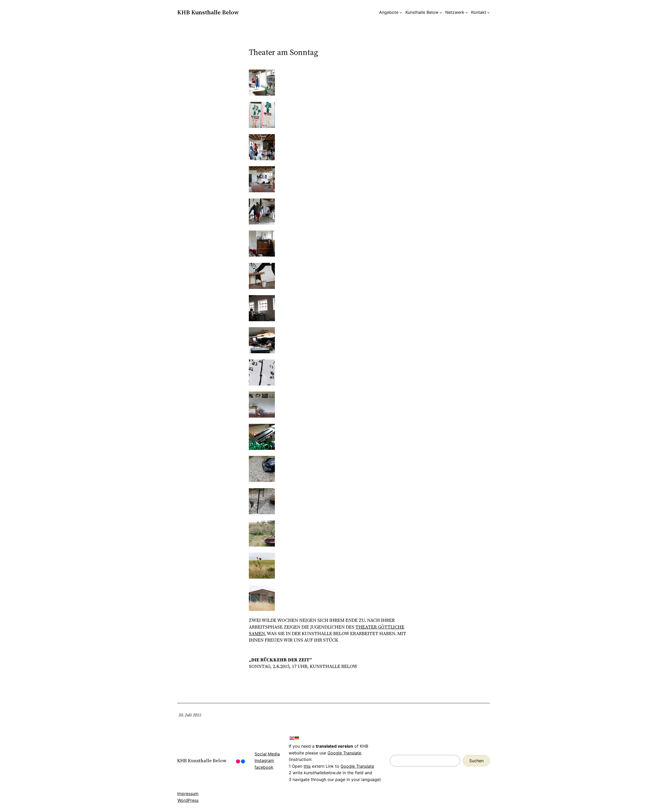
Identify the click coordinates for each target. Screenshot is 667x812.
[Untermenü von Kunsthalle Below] (441, 12)
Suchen (476, 760)
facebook (264, 767)
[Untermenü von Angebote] (400, 12)
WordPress (188, 800)
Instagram (264, 760)
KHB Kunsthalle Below (208, 12)
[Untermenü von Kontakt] (488, 12)
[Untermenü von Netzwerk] (466, 12)
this (307, 766)
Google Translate (344, 752)
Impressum (188, 793)
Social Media (267, 754)
